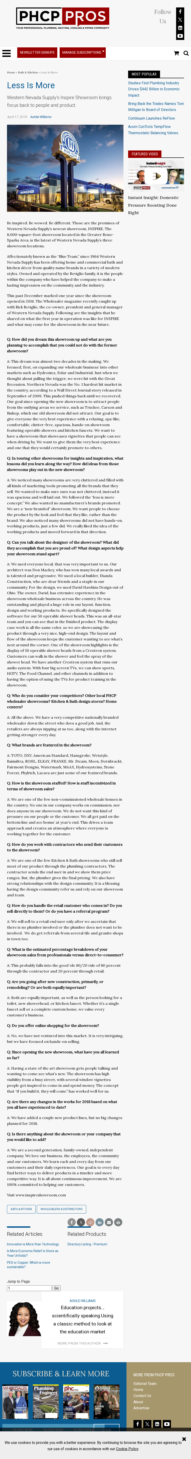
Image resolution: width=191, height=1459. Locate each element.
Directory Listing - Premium (87, 1244)
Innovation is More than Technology (33, 1244)
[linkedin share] (100, 1222)
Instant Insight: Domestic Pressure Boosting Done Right (153, 205)
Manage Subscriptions (81, 52)
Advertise (141, 1408)
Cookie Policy (127, 1449)
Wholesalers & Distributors (61, 1209)
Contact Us (142, 1396)
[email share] (109, 1222)
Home (11, 72)
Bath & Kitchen (28, 72)
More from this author (79, 1343)
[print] (118, 1222)
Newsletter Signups (37, 52)
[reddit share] (90, 1222)
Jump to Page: (19, 1281)
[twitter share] (81, 1222)
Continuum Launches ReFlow (151, 118)
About (138, 1402)
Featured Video (145, 154)
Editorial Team (145, 1383)
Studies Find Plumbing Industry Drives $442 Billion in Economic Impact (154, 89)
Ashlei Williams (40, 117)
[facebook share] (72, 1222)
